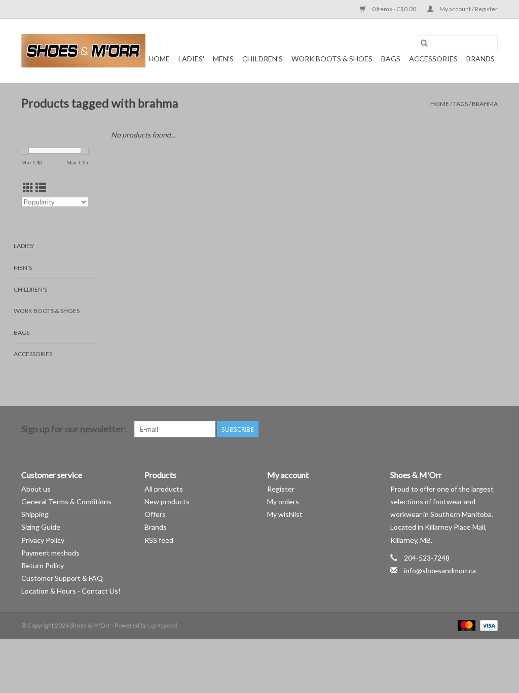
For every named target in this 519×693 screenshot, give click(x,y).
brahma (485, 104)
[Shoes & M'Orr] (83, 50)
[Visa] (487, 625)
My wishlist (285, 514)
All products (163, 488)
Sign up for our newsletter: (74, 429)
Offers (155, 514)
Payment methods (50, 552)
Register (280, 488)
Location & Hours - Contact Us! (71, 590)
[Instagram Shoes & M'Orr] (489, 429)
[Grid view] (28, 187)
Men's (223, 58)
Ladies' (191, 58)
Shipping (35, 514)
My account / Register (468, 9)
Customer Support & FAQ (62, 578)
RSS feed (158, 540)
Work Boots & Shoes (332, 58)
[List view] (40, 187)
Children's (262, 58)
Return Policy (42, 565)
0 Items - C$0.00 (394, 9)
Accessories (433, 58)
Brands (480, 58)
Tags (460, 104)
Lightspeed (162, 625)
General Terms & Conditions (66, 501)
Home (159, 58)
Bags (390, 58)
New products (167, 501)
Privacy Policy (42, 540)
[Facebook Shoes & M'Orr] (472, 429)
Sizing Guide (40, 527)
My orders (283, 501)
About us (36, 488)
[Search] (424, 43)
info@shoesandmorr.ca (440, 570)
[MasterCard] (465, 625)
